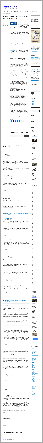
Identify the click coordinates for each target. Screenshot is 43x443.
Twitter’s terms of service (24, 31)
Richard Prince (33, 387)
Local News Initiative (36, 50)
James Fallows (33, 367)
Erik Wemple (33, 360)
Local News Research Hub (35, 371)
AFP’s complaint (21, 49)
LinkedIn (33, 103)
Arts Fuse (33, 348)
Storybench (33, 388)
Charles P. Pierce (34, 351)
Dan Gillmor (33, 357)
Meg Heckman (33, 377)
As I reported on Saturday (14, 46)
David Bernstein (34, 358)
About (7, 11)
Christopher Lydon (34, 354)
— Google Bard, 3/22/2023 (34, 69)
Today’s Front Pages (34, 391)
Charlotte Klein (34, 353)
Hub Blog (33, 365)
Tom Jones (33, 392)
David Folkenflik (34, 359)
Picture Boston (33, 384)
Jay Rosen (33, 368)
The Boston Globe (34, 51)
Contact (10, 11)
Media (3, 23)
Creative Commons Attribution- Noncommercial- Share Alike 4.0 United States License (35, 58)
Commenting (15, 11)
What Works (33, 394)
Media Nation (10, 7)
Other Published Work (27, 11)
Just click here (33, 24)
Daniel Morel (4, 26)
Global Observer (34, 364)
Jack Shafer (33, 366)
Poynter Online (34, 385)
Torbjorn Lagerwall (8, 218)
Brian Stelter (33, 350)
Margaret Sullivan (34, 372)
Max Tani (33, 375)
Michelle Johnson (34, 378)
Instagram (33, 104)
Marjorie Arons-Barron (35, 373)
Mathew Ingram (34, 374)
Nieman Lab (33, 382)
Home (4, 11)
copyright (6, 25)
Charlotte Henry (34, 352)
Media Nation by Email (6, 13)
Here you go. (8, 377)
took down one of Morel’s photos (20, 53)
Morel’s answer (12, 50)
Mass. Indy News (34, 11)
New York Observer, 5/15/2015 (36, 75)
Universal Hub (33, 393)
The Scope (33, 389)
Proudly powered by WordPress (11, 439)
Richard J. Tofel (34, 386)
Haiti (7, 26)
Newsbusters (33, 381)
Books (20, 11)
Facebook (33, 100)
